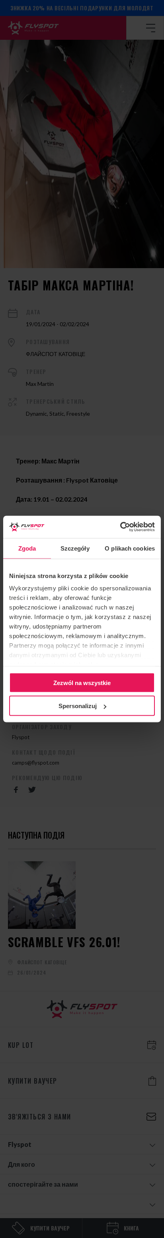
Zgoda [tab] (27, 548)
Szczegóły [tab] (75, 548)
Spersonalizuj (78, 706)
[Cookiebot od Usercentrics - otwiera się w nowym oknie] (120, 527)
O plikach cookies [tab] (130, 548)
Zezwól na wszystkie (82, 682)
